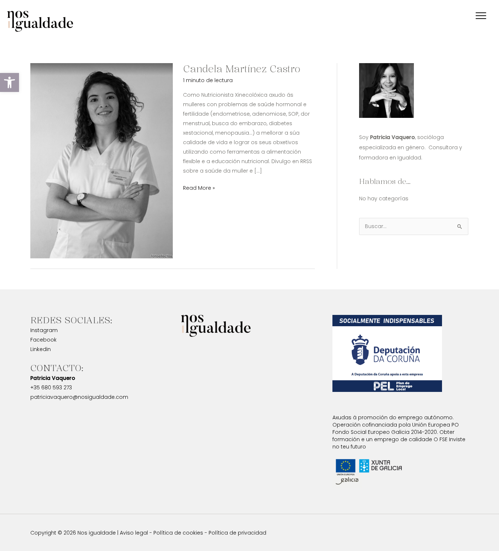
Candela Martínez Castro (241, 68)
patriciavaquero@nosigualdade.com (79, 397)
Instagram (44, 330)
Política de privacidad (237, 532)
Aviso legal (134, 532)
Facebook (43, 339)
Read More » (199, 187)
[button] (9, 82)
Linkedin (40, 349)
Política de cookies (178, 532)
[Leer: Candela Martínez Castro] (101, 160)
